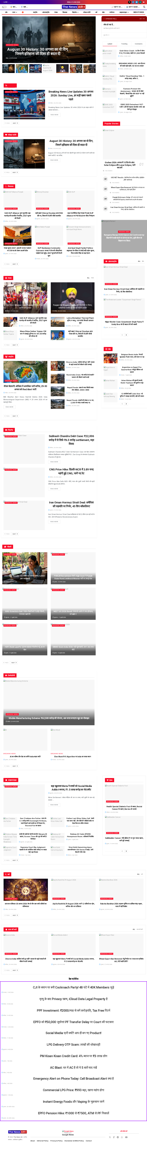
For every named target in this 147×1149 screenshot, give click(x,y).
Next (15, 123)
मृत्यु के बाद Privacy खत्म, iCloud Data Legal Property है (73, 999)
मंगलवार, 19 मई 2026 (8, 992)
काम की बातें (140, 929)
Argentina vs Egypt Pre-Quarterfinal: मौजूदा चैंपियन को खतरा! (132, 369)
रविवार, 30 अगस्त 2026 (55, 103)
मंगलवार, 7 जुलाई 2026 (126, 375)
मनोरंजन (112, 12)
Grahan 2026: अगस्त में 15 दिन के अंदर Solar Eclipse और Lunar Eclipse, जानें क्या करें (119, 165)
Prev (8, 123)
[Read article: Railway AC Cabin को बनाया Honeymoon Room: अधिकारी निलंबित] (58, 838)
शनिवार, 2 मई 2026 (7, 1083)
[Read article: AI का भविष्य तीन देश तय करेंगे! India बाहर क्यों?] (25, 740)
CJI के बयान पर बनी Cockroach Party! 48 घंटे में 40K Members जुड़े (73, 987)
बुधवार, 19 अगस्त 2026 (112, 843)
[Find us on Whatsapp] (140, 2)
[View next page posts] (126, 335)
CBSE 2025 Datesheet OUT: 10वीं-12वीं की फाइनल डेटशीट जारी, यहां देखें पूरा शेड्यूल (132, 106)
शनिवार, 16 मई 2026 (8, 1015)
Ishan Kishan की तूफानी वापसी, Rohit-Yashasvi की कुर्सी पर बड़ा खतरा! (132, 382)
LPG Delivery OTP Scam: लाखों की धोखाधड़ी (73, 1044)
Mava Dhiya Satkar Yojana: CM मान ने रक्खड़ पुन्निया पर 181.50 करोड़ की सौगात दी (33, 333)
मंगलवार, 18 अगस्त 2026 (58, 759)
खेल (103, 12)
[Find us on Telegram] (136, 2)
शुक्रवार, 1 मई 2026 (8, 1095)
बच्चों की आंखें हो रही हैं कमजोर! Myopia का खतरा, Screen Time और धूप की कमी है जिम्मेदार (33, 836)
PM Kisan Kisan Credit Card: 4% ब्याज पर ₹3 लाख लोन (73, 1056)
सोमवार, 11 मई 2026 (8, 1038)
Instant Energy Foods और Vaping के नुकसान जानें (73, 1102)
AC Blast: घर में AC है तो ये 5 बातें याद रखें (73, 1067)
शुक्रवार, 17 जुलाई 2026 (11, 617)
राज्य (13, 12)
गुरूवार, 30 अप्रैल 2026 (8, 1106)
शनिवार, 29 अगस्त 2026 (11, 221)
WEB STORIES (138, 12)
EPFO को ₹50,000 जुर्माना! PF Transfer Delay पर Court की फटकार (73, 1022)
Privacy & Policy (56, 1141)
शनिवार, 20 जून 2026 (125, 388)
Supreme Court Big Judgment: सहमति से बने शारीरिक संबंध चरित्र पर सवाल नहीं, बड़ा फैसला (33, 849)
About (32, 1141)
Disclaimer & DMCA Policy (74, 1141)
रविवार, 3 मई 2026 (7, 1072)
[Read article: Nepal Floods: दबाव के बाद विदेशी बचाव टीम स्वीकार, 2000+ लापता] (58, 391)
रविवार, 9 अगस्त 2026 (25, 828)
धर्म (96, 12)
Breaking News (12, 45)
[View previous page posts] (122, 335)
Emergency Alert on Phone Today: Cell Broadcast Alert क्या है (73, 1078)
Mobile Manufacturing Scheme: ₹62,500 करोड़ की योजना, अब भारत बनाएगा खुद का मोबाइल (49, 718)
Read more (56, 114)
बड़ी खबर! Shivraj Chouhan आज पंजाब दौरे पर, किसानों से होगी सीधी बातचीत (80, 333)
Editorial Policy (42, 1141)
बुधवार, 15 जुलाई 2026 (10, 653)
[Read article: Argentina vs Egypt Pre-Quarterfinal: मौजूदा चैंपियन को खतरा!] (110, 371)
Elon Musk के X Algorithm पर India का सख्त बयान (72, 756)
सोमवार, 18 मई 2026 (8, 1004)
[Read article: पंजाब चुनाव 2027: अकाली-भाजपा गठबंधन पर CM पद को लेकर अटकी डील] (17, 236)
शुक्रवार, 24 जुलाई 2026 (26, 842)
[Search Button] (144, 7)
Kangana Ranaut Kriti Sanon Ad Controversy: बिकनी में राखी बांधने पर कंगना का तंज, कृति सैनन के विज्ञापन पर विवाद (124, 238)
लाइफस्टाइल (123, 12)
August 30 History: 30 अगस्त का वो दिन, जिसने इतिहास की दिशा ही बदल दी (37, 51)
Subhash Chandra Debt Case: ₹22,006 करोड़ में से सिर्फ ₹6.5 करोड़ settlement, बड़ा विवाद (71, 440)
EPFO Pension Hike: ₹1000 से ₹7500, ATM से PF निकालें (73, 1113)
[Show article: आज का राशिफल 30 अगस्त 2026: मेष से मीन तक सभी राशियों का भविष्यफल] (49, 68)
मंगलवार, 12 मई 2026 (8, 1027)
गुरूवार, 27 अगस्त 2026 (10, 253)
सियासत (65, 12)
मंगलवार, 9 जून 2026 (25, 855)
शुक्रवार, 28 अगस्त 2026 (42, 219)
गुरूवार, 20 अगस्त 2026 (10, 759)
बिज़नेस (74, 12)
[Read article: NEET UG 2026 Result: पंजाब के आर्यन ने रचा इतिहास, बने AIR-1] (73, 604)
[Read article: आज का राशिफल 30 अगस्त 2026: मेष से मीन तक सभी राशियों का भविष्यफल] (26, 890)
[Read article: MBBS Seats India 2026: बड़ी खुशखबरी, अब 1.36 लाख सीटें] (73, 639)
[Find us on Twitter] (129, 2)
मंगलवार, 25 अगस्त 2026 (42, 259)
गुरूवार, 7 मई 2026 (7, 1061)
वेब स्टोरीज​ (73, 978)
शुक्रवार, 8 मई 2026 (8, 1049)
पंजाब (56, 12)
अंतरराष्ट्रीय (45, 12)
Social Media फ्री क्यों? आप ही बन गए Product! (73, 1033)
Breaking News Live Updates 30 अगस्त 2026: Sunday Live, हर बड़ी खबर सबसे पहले (70, 95)
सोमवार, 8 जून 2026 (72, 855)
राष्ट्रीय (35, 12)
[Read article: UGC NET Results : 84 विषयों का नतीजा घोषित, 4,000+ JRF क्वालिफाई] (24, 568)
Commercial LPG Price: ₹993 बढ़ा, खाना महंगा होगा (73, 1090)
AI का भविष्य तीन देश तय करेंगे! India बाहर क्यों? (25, 756)
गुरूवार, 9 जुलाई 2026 (73, 839)
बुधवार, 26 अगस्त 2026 (110, 327)
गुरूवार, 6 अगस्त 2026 (73, 826)
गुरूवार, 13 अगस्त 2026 (59, 582)
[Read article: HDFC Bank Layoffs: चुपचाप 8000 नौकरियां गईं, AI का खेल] (24, 639)
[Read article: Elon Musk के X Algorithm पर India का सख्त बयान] (73, 740)
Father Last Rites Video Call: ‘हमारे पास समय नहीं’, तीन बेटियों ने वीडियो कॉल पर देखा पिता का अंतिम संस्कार (80, 820)
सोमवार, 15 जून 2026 (125, 399)
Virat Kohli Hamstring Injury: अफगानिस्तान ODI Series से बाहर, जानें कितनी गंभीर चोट (80, 849)
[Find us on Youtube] (143, 2)
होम (6, 12)
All (88, 278)
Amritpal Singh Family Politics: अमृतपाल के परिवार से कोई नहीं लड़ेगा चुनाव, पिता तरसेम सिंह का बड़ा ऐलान (81, 250)
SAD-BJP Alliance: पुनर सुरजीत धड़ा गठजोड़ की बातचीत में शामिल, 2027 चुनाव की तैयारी (17, 215)
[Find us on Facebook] (133, 2)
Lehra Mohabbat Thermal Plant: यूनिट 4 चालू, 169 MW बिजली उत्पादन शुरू (80, 320)
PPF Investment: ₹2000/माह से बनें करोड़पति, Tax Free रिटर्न (73, 1010)
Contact (89, 1141)
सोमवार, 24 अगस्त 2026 (13, 721)
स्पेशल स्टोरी (86, 12)
